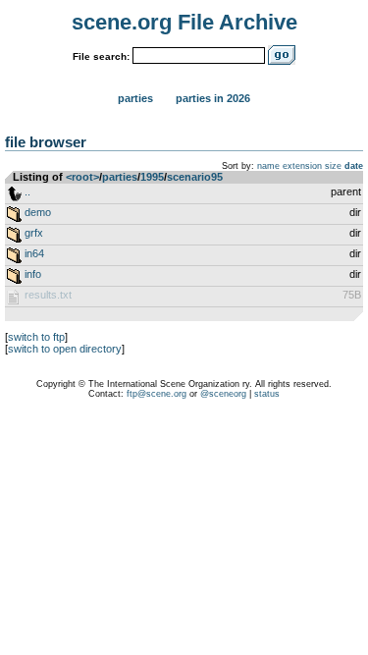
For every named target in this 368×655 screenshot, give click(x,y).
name (268, 166)
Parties (135, 98)
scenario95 (195, 177)
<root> (82, 177)
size (333, 166)
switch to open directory (65, 349)
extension (302, 166)
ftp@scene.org (156, 394)
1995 (152, 177)
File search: (101, 56)
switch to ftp (36, 337)
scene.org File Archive (184, 22)
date (353, 166)
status (267, 394)
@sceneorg (223, 394)
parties (119, 177)
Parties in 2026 (213, 98)
